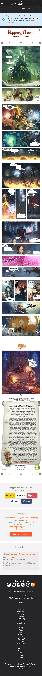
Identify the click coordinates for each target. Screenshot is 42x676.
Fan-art (21, 616)
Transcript (21, 479)
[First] (2, 43)
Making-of (21, 639)
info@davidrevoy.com (25, 591)
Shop (21, 625)
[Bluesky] (14, 586)
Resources (21, 621)
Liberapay (21, 648)
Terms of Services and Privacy (21, 666)
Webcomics (21, 612)
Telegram (21, 603)
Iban (21, 657)
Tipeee (21, 653)
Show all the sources (21, 534)
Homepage (21, 609)
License (21, 632)
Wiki (21, 637)
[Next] (33, 43)
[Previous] (9, 43)
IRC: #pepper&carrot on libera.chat (21, 598)
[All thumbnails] (21, 43)
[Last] (40, 43)
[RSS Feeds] (33, 586)
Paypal (21, 655)
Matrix (21, 600)
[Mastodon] (9, 586)
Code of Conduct (21, 668)
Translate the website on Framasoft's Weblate (21, 664)
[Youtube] (28, 586)
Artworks (21, 614)
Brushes (21, 641)
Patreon (21, 650)
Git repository (21, 529)
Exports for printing (21, 527)
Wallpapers (21, 644)
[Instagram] (23, 586)
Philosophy (21, 619)
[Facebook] (18, 586)
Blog (21, 628)
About (21, 630)
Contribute (21, 623)
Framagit (21, 634)
